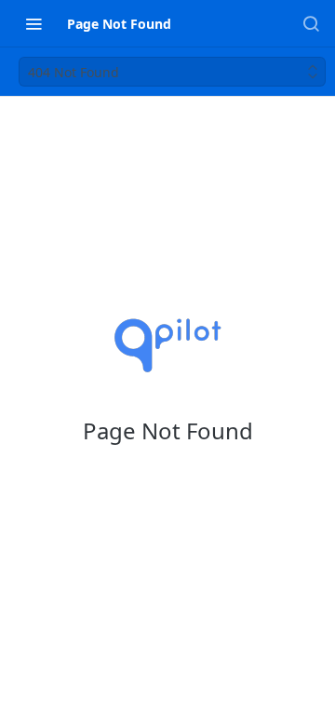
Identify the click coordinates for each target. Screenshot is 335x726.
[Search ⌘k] (311, 23)
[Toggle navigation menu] (33, 23)
